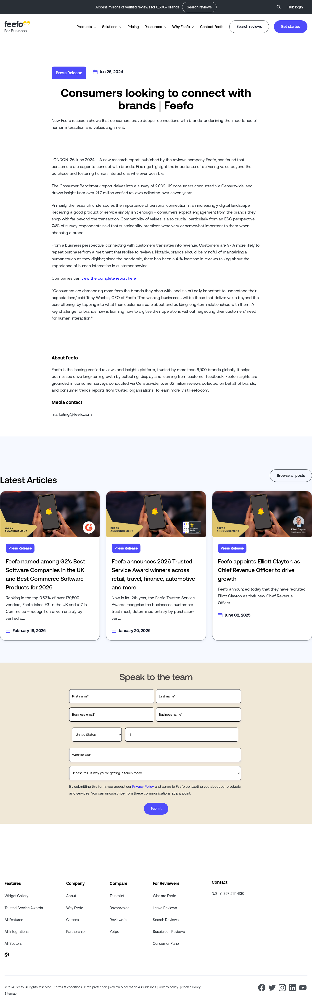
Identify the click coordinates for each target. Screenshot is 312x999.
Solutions (109, 27)
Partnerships (76, 931)
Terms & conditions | (69, 987)
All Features (14, 920)
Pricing (133, 27)
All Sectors (13, 943)
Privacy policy (169, 987)
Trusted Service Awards (24, 908)
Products (84, 27)
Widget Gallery (16, 896)
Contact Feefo (211, 27)
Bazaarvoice (120, 908)
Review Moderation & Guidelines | (134, 987)
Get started (290, 26)
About (71, 896)
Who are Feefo (164, 896)
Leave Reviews (165, 908)
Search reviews (199, 7)
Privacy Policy (143, 786)
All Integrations (16, 931)
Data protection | (96, 987)
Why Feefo (181, 27)
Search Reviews (166, 920)
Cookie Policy (191, 987)
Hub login (295, 7)
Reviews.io (118, 920)
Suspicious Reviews (169, 931)
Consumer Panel (166, 943)
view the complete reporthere (109, 278)
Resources (153, 27)
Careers (72, 920)
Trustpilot (117, 896)
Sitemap (10, 993)
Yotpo (114, 931)
